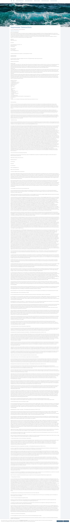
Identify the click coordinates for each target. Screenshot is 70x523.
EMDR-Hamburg (16, 29)
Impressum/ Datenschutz (22, 29)
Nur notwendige (59, 521)
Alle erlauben (66, 521)
